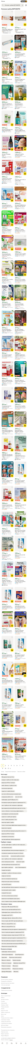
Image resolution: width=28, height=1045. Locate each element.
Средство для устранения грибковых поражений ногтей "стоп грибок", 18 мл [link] (20, 455)
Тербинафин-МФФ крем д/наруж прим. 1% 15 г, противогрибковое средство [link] (7, 30)
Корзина (21, 1043)
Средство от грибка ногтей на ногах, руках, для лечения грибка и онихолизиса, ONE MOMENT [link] (20, 230)
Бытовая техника (5, 999)
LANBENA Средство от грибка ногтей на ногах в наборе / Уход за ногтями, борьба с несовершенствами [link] (20, 355)
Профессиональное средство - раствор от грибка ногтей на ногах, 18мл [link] (7, 581)
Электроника (4, 1003)
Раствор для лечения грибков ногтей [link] (6, 406)
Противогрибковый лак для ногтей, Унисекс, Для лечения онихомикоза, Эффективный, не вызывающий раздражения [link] (7, 681)
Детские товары (4, 1025)
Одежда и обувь (4, 1005)
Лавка (11, 1043)
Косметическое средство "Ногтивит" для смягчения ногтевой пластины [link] (20, 505)
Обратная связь (4, 1032)
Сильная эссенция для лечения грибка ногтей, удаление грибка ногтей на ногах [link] (7, 505)
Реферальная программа (6, 990)
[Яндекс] (11, 1040)
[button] (26, 5)
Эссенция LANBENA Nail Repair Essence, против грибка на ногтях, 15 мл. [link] (20, 206)
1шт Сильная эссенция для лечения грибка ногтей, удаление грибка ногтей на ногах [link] (7, 355)
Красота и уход (4, 1010)
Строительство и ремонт (6, 1023)
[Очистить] (22, 5)
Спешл (7, 1043)
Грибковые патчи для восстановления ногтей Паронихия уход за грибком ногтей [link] (20, 607)
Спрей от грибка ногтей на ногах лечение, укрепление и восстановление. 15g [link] (7, 481)
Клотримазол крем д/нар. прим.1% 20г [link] (6, 54)
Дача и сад (3, 1014)
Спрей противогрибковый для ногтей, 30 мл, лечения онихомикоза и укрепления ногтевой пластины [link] (7, 731)
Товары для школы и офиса (7, 1017)
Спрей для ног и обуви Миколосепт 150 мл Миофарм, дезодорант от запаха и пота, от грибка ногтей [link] (7, 179)
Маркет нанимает (5, 1033)
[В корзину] (12, 24)
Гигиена (3, 1001)
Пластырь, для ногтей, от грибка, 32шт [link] (20, 180)
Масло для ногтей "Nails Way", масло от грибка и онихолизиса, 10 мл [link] (20, 531)
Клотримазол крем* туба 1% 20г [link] (20, 30)
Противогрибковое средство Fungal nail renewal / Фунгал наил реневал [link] (7, 254)
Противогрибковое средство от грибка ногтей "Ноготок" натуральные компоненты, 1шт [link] (6, 304)
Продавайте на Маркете (6, 981)
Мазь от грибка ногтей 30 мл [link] (7, 80)
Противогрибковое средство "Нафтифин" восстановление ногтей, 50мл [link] (7, 330)
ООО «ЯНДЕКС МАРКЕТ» (10, 1038)
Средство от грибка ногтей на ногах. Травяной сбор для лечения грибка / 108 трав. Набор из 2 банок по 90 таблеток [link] (7, 555)
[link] (8, 777)
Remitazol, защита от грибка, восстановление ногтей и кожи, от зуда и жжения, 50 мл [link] (20, 381)
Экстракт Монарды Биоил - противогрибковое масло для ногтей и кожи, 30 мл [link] (6, 155)
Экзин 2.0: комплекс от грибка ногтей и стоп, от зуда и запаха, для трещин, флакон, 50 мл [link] (7, 104)
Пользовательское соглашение (7, 1030)
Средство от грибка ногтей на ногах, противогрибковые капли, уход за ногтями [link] (20, 155)
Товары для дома (5, 1006)
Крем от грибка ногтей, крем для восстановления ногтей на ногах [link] (20, 555)
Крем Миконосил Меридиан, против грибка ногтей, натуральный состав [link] (19, 431)
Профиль (25, 1043)
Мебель (2, 997)
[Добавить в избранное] (12, 12)
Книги (2, 1016)
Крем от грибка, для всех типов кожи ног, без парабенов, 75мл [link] (20, 756)
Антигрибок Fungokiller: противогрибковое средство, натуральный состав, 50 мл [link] (20, 54)
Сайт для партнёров (5, 985)
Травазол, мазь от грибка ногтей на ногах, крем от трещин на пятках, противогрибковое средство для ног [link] (20, 254)
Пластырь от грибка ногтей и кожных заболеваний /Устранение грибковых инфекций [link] (20, 731)
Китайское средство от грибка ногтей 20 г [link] (20, 80)
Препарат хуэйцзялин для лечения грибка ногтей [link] (7, 230)
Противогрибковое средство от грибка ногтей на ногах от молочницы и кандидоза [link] (20, 304)
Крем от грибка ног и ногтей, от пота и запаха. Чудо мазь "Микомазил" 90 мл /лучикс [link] (7, 756)
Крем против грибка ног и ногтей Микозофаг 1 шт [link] (7, 431)
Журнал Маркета (5, 1035)
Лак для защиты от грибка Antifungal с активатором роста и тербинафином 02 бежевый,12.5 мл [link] (6, 531)
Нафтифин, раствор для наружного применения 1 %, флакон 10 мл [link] (7, 455)
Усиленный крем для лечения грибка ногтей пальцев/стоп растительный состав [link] (7, 206)
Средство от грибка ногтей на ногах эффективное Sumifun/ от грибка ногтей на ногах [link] (20, 705)
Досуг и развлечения (5, 995)
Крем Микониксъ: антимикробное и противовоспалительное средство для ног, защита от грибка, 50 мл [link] (20, 104)
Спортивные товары (5, 1019)
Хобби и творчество (5, 1012)
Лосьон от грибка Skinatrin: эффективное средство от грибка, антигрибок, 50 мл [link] (20, 130)
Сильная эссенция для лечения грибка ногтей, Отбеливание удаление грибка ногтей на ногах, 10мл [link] (7, 655)
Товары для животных (6, 1021)
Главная (2, 1043)
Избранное (16, 1043)
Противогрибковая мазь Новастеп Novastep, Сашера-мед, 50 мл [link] (7, 130)
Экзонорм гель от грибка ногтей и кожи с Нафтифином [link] (7, 280)
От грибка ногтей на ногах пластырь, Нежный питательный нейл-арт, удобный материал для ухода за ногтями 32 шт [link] (20, 581)
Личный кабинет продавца (7, 979)
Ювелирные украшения (6, 1027)
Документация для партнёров (7, 983)
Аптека (2, 1008)
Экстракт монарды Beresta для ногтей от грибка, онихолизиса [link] (19, 330)
